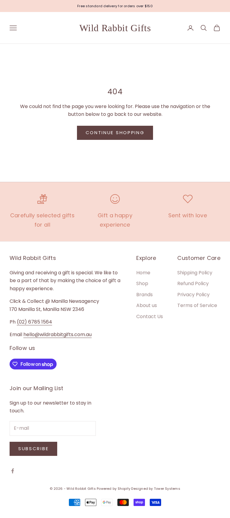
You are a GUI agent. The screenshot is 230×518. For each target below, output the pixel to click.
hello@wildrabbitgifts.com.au (57, 334)
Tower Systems (167, 488)
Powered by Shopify (113, 488)
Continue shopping (115, 132)
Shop (142, 283)
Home (143, 272)
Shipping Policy (194, 272)
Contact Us (149, 316)
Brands (144, 294)
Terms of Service (197, 305)
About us (146, 305)
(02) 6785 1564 (34, 321)
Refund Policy (193, 283)
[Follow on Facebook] (13, 471)
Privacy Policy (193, 294)
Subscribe (33, 448)
